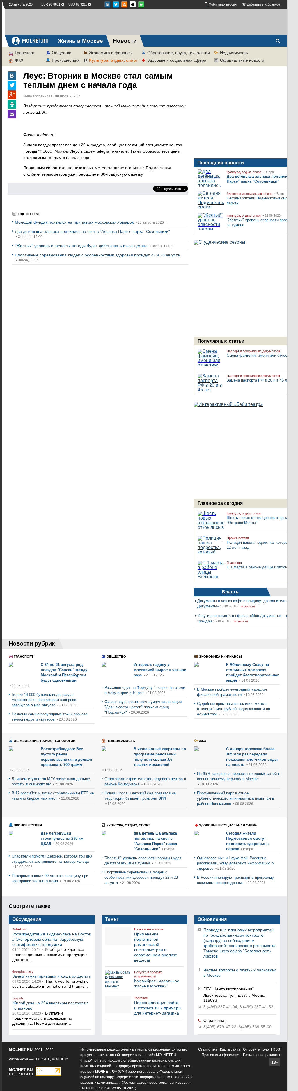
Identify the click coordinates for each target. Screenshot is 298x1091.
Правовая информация (221, 1055)
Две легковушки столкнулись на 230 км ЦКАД (62, 838)
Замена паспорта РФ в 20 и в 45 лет (259, 380)
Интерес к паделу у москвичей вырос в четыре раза (160, 669)
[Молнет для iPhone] (141, 4)
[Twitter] (12, 85)
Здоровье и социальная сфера (176, 60)
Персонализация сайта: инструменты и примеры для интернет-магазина (157, 1007)
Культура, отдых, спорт (113, 60)
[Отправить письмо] (12, 114)
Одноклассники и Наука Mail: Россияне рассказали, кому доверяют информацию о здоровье (235, 863)
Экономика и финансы (110, 52)
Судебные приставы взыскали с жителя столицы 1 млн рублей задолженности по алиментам (233, 708)
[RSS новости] (124, 4)
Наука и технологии (148, 929)
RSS (276, 1049)
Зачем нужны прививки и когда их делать (51, 976)
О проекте (251, 1049)
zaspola (17, 998)
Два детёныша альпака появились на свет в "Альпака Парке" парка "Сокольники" (92, 231)
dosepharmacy (22, 971)
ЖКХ (19, 60)
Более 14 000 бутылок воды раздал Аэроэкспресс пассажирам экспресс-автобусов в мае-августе (44, 699)
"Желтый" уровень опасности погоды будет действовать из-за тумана (82, 245)
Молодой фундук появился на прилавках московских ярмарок (75, 222)
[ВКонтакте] (12, 75)
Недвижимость (234, 52)
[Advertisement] (146, 22)
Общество (61, 52)
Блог (266, 1049)
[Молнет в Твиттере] (116, 4)
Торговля (141, 998)
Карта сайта (230, 1049)
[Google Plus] (12, 94)
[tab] (230, 592)
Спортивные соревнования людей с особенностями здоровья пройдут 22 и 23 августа (97, 255)
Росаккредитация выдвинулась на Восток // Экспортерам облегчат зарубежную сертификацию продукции (51, 939)
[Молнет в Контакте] (107, 4)
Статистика (207, 1049)
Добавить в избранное (263, 4)
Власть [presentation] (230, 591)
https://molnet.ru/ (94, 1060)
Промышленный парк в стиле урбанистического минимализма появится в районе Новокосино (235, 798)
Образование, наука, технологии (178, 52)
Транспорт (25, 52)
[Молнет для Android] (133, 4)
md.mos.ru (247, 606)
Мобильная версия (223, 4)
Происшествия (66, 60)
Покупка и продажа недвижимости (148, 974)
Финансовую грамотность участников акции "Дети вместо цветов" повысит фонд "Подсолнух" (143, 707)
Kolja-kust (19, 929)
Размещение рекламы (261, 1055)
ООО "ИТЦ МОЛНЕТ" (50, 1059)
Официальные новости (242, 60)
